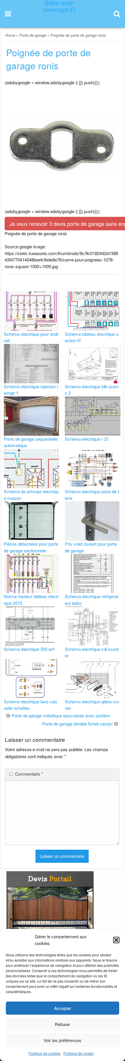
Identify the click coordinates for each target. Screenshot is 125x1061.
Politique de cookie (78, 1053)
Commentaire (29, 774)
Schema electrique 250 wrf (29, 649)
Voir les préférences (62, 1040)
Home (10, 35)
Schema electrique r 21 (87, 439)
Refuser (62, 1024)
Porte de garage (32, 35)
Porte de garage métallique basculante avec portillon (61, 715)
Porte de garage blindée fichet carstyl (77, 724)
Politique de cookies (44, 1053)
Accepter (62, 1008)
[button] (116, 940)
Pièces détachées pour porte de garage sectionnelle (31, 547)
